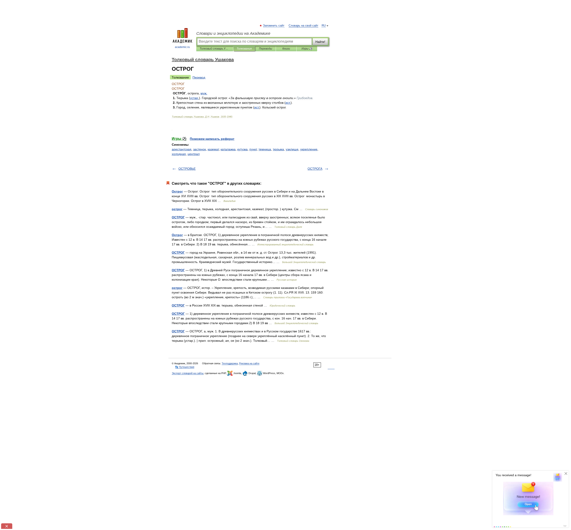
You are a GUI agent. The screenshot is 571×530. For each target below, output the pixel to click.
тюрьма (278, 149)
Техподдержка (230, 363)
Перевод (198, 77)
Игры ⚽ (307, 48)
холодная (179, 154)
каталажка (228, 149)
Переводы (265, 48)
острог (177, 209)
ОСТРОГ (178, 217)
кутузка (242, 149)
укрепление (308, 149)
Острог (177, 191)
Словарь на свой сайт (303, 25)
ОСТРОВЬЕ (187, 168)
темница (265, 149)
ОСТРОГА (315, 168)
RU (324, 25)
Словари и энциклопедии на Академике (233, 33)
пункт (253, 149)
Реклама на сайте (249, 363)
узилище (292, 149)
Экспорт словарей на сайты (187, 373)
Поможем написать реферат (212, 139)
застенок (199, 149)
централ (194, 154)
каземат (213, 149)
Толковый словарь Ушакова (215, 48)
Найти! (320, 41)
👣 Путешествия (184, 367)
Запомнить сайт (273, 25)
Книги (286, 48)
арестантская (181, 149)
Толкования (244, 48)
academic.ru (182, 47)
